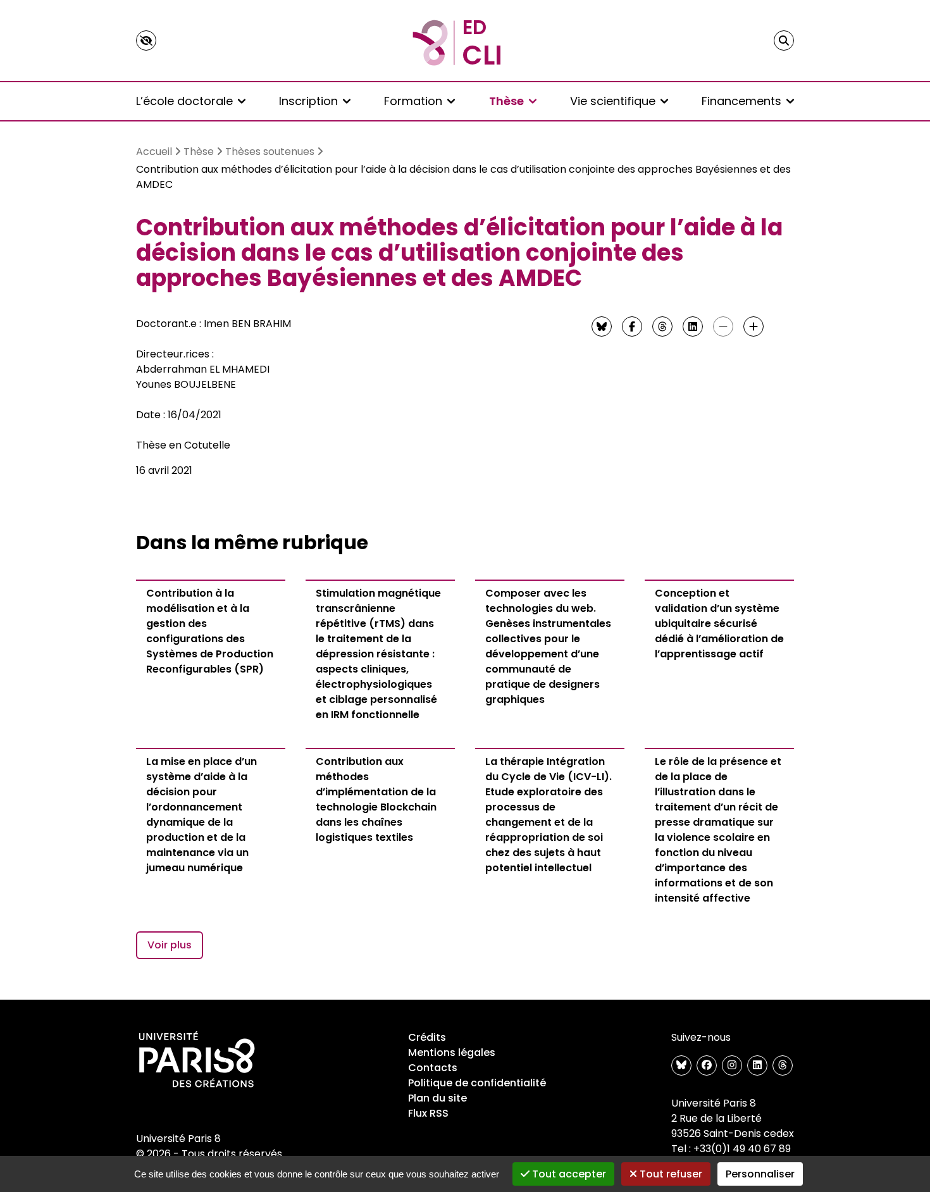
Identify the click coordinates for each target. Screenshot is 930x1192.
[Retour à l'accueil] (465, 40)
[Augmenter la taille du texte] (753, 326)
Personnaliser (760, 1174)
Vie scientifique (612, 101)
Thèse (506, 101)
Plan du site (437, 1098)
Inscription (308, 101)
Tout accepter (568, 1174)
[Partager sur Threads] (662, 326)
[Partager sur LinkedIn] (693, 326)
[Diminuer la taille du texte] (723, 326)
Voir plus (169, 945)
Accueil (154, 151)
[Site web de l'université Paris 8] (196, 1060)
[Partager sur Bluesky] (602, 326)
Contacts (432, 1067)
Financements (741, 101)
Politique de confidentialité (477, 1083)
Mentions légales (451, 1052)
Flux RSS (428, 1113)
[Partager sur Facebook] (632, 326)
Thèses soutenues (269, 151)
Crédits (427, 1037)
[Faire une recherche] (784, 40)
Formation (413, 101)
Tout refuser (669, 1174)
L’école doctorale (184, 101)
